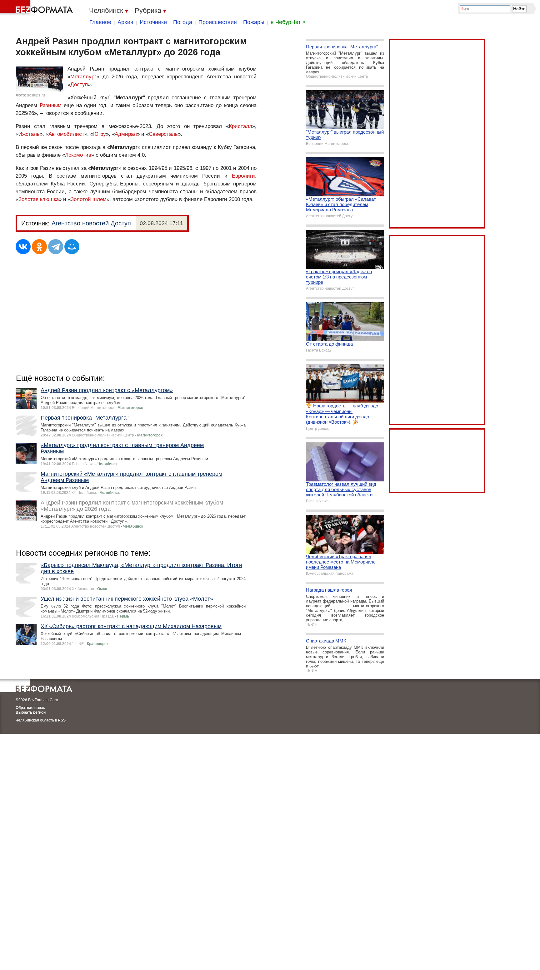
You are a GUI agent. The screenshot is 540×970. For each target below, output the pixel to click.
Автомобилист (66, 134)
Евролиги (243, 176)
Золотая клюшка (38, 199)
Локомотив (78, 155)
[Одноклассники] (39, 246)
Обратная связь (30, 708)
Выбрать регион (31, 712)
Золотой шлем (89, 199)
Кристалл (240, 126)
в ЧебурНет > (288, 22)
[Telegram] (55, 246)
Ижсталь (29, 134)
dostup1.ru (36, 95)
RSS (62, 720)
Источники (153, 22)
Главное (100, 22)
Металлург (83, 77)
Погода (182, 22)
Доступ (79, 84)
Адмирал (126, 134)
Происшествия (217, 22)
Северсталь (163, 134)
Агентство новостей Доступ (91, 223)
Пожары (253, 22)
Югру (99, 134)
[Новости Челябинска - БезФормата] (37, 8)
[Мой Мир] (71, 246)
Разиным (51, 105)
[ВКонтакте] (23, 246)
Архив (125, 22)
